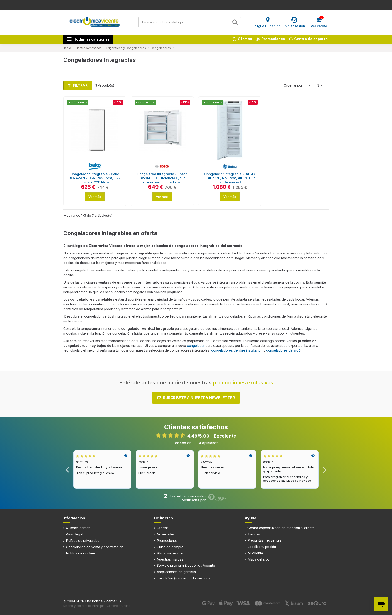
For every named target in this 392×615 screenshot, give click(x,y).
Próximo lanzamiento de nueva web (196, 4)
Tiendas (253, 534)
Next (324, 469)
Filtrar (80, 85)
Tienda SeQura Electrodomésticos (183, 578)
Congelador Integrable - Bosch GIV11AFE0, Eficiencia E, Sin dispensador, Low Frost (162, 178)
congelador (196, 345)
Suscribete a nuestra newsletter (199, 397)
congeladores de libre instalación (236, 350)
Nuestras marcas (170, 559)
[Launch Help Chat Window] (381, 604)
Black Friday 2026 (170, 553)
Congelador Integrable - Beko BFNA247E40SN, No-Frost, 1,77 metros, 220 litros (95, 178)
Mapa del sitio (258, 559)
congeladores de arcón (284, 350)
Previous (67, 469)
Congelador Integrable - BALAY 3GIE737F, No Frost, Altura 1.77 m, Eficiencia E (229, 178)
